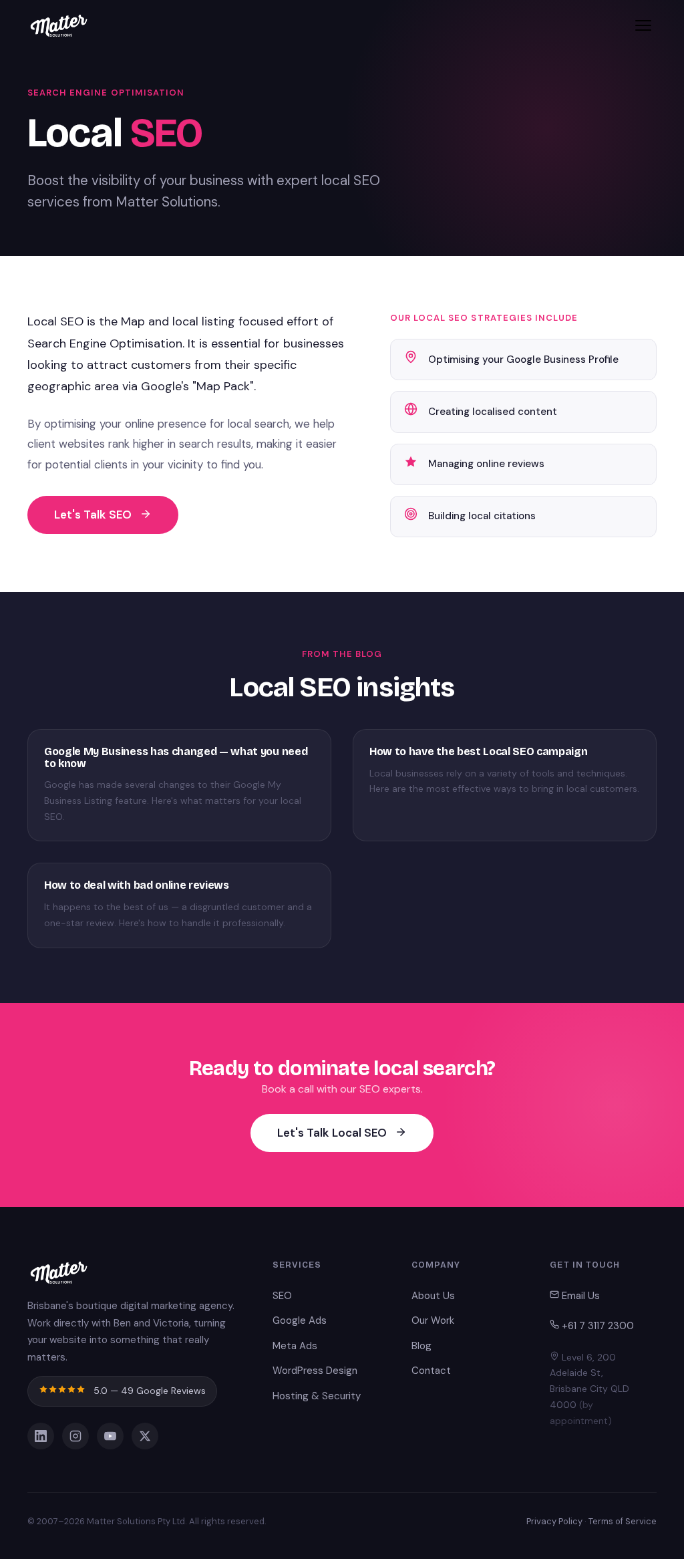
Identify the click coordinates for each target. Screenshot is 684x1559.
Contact (431, 1370)
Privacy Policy (554, 1521)
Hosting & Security (317, 1396)
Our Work (432, 1320)
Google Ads (300, 1320)
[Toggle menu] (643, 25)
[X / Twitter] (145, 1436)
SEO (282, 1295)
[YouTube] (110, 1436)
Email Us (579, 1295)
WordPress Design (315, 1370)
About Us (433, 1295)
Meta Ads (295, 1346)
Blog (421, 1346)
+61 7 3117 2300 (596, 1325)
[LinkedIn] (40, 1436)
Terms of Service (622, 1521)
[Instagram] (75, 1436)
